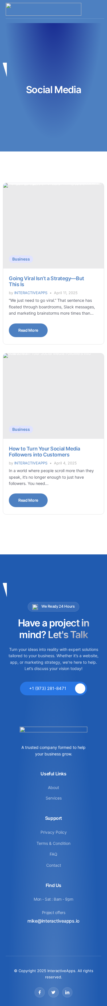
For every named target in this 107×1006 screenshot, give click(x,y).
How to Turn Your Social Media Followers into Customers (44, 452)
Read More (28, 330)
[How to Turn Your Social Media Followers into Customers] (53, 396)
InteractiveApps (30, 292)
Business (21, 259)
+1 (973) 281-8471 (47, 688)
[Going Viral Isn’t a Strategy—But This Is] (53, 226)
